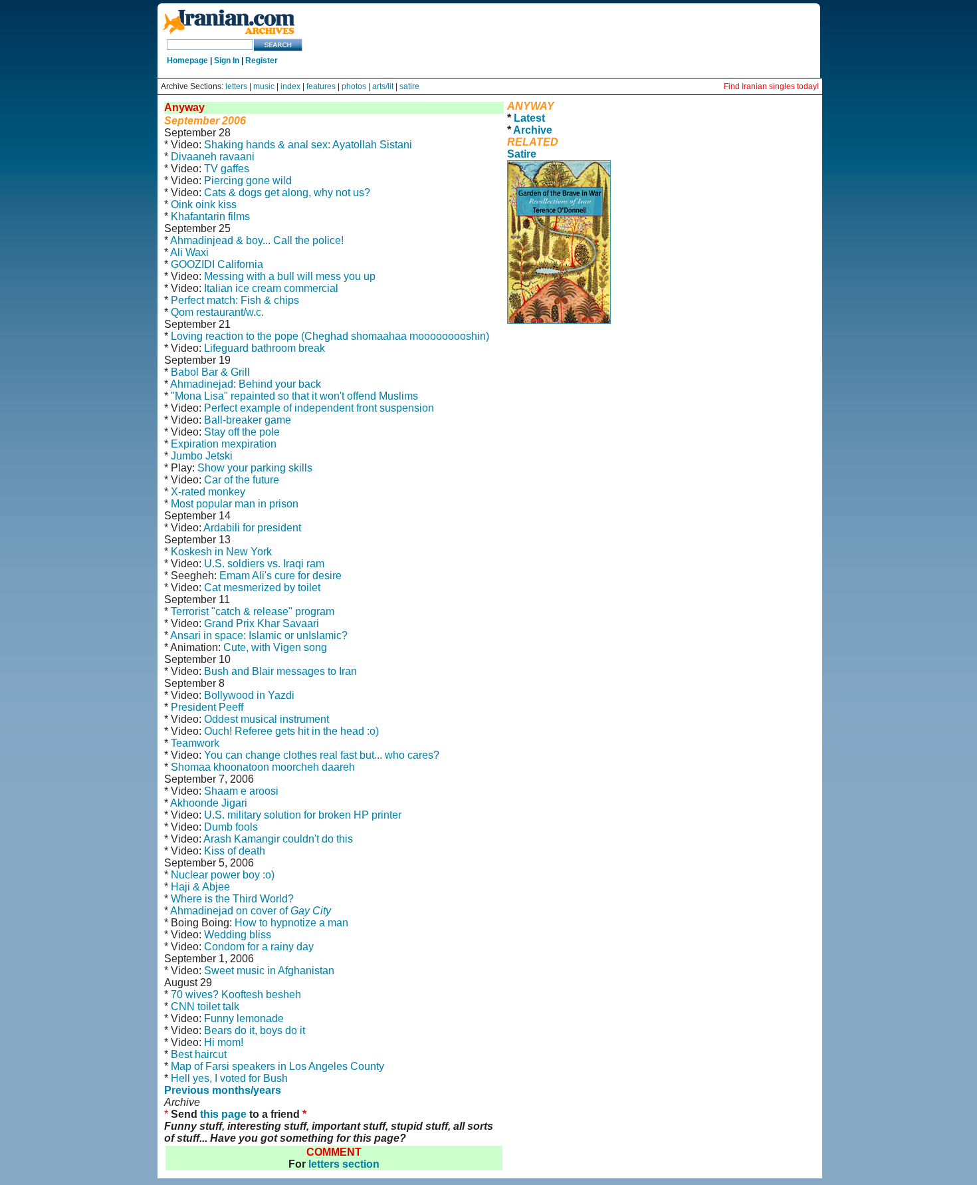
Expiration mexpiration (223, 444)
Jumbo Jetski (202, 455)
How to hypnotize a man (291, 922)
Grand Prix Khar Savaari (261, 623)
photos (354, 86)
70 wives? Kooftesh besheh (236, 994)
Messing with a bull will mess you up (290, 276)
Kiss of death (234, 850)
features (321, 86)
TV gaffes (226, 168)
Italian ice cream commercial (271, 288)
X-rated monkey (208, 491)
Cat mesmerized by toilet (262, 587)
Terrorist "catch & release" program (252, 611)
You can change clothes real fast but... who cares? (321, 755)
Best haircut (199, 1054)
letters (236, 86)
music (263, 86)
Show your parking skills (254, 467)
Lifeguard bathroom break (264, 348)
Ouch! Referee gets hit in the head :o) (291, 731)
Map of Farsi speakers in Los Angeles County (277, 1066)
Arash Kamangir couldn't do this (278, 839)
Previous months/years (222, 1090)
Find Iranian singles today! (771, 86)
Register (261, 60)
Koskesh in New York (221, 551)
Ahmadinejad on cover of (250, 910)
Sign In (226, 60)
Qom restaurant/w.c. (217, 312)
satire (409, 86)
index (290, 86)
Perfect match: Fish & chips (235, 300)
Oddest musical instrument (266, 719)
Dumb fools (231, 827)
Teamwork (195, 743)
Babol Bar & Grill (210, 372)
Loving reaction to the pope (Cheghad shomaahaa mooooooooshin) (330, 336)
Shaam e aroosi (241, 791)
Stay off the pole (242, 432)
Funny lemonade (244, 1018)
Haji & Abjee (200, 886)
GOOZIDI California (217, 264)
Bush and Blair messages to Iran (280, 671)
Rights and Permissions (652, 341)
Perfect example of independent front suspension (319, 408)
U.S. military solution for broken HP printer (302, 815)
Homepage (187, 60)
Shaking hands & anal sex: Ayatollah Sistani (308, 144)
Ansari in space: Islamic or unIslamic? (259, 635)
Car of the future (241, 479)
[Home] (228, 35)
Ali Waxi (189, 252)
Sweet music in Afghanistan (269, 970)
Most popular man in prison (234, 503)
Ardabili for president (252, 527)
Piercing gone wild (248, 180)
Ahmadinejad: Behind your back (245, 384)
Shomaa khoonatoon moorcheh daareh (263, 767)
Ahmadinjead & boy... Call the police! (257, 240)
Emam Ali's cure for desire (280, 575)
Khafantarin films (210, 216)
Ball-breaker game (247, 420)
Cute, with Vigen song (275, 647)
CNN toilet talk (205, 1006)
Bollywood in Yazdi (249, 695)
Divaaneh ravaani (213, 156)
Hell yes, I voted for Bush (229, 1078)
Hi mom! (223, 1042)
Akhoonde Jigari (208, 803)
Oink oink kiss (204, 204)
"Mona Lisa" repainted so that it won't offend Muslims (294, 396)
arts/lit (382, 86)
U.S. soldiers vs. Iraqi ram (264, 563)
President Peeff (207, 707)
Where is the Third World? (232, 898)
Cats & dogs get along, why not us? (287, 192)
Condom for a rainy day (259, 946)
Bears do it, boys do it (254, 1030)
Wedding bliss (237, 934)
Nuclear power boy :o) (222, 874)
